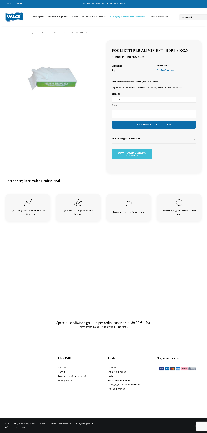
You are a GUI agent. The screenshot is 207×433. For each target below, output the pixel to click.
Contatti (19, 4)
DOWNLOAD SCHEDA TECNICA (132, 154)
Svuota (114, 105)
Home (24, 33)
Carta (75, 16)
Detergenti (38, 16)
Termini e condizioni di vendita (73, 376)
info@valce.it (36, 399)
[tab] (154, 138)
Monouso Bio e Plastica (94, 16)
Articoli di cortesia (158, 16)
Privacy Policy (65, 380)
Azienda (8, 4)
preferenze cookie (19, 427)
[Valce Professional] (14, 17)
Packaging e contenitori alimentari (127, 16)
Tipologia (116, 94)
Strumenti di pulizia (58, 16)
